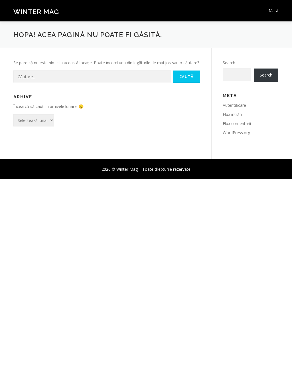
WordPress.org (236, 132)
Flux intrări (232, 114)
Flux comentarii (237, 123)
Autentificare (234, 105)
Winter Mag (36, 11)
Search (229, 62)
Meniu (274, 10)
